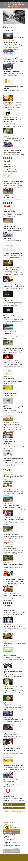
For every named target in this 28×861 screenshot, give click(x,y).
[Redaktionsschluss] (8, 545)
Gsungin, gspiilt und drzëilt (12, 254)
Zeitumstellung (8, 378)
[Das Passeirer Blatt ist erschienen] (8, 437)
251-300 (18, 37)
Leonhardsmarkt (9, 211)
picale (12, 30)
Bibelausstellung (9, 226)
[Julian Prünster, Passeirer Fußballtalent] (8, 420)
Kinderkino (7, 704)
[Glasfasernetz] (8, 329)
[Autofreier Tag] (8, 716)
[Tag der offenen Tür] (8, 729)
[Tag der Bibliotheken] (8, 390)
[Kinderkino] (8, 700)
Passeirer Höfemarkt (10, 642)
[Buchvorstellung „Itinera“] (8, 501)
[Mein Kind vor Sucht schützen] (8, 178)
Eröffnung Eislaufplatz (11, 58)
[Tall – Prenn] (8, 236)
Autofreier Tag (8, 718)
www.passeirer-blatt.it (9, 822)
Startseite (5, 855)
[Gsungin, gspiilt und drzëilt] (8, 250)
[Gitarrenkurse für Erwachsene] (8, 576)
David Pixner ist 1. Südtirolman (13, 519)
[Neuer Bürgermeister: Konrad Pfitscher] (8, 83)
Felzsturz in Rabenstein (11, 535)
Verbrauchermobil (9, 655)
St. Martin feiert (8, 197)
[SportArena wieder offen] (8, 622)
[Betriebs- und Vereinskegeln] (8, 147)
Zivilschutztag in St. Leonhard (13, 476)
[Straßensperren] (8, 793)
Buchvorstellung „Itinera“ (12, 505)
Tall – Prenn (7, 238)
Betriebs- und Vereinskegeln (12, 150)
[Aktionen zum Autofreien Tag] (8, 762)
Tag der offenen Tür (9, 733)
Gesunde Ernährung (10, 269)
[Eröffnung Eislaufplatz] (8, 54)
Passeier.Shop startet (10, 490)
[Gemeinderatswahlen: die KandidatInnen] (8, 116)
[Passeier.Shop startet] (8, 486)
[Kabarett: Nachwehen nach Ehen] (8, 667)
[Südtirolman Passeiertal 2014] (8, 560)
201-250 (14, 37)
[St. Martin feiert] (8, 193)
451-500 (19, 49)
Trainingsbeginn (8, 688)
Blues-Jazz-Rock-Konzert (11, 362)
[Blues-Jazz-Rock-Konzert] (8, 359)
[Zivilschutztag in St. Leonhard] (8, 472)
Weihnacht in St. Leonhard (12, 104)
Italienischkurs (8, 300)
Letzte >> (14, 51)
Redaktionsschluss (9, 548)
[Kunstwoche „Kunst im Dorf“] (8, 591)
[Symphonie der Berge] (8, 38)
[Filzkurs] (8, 133)
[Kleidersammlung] (8, 777)
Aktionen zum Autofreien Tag (13, 765)
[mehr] (16, 47)
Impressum (12, 855)
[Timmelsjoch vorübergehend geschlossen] (8, 403)
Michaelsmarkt (8, 611)
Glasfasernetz (8, 333)
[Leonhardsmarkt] (8, 207)
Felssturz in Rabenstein (11, 71)
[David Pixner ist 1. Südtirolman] (8, 515)
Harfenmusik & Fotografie (12, 285)
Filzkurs (6, 137)
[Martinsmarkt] (8, 162)
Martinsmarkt (8, 166)
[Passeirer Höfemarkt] (8, 638)
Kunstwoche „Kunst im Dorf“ (13, 595)
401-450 (16, 49)
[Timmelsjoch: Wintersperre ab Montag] (8, 312)
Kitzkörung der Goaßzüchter (13, 349)
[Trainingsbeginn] (8, 684)
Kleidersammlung (9, 781)
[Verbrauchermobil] (8, 652)
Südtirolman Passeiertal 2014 (13, 564)
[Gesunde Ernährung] (8, 265)
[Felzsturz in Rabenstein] (8, 531)
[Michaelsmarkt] (8, 607)
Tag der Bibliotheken (10, 393)
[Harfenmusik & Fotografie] (8, 281)
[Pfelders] (14, 24)
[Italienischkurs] (8, 296)
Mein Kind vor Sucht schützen (13, 181)
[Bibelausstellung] (8, 223)
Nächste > (22, 49)
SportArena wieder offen (11, 626)
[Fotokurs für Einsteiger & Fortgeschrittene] (8, 744)
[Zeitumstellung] (8, 374)
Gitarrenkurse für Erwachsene (13, 579)
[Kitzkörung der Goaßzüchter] (8, 345)
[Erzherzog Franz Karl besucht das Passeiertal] (8, 455)
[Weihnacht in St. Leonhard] (8, 100)
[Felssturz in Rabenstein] (8, 69)
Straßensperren (8, 797)
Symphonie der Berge (10, 42)
